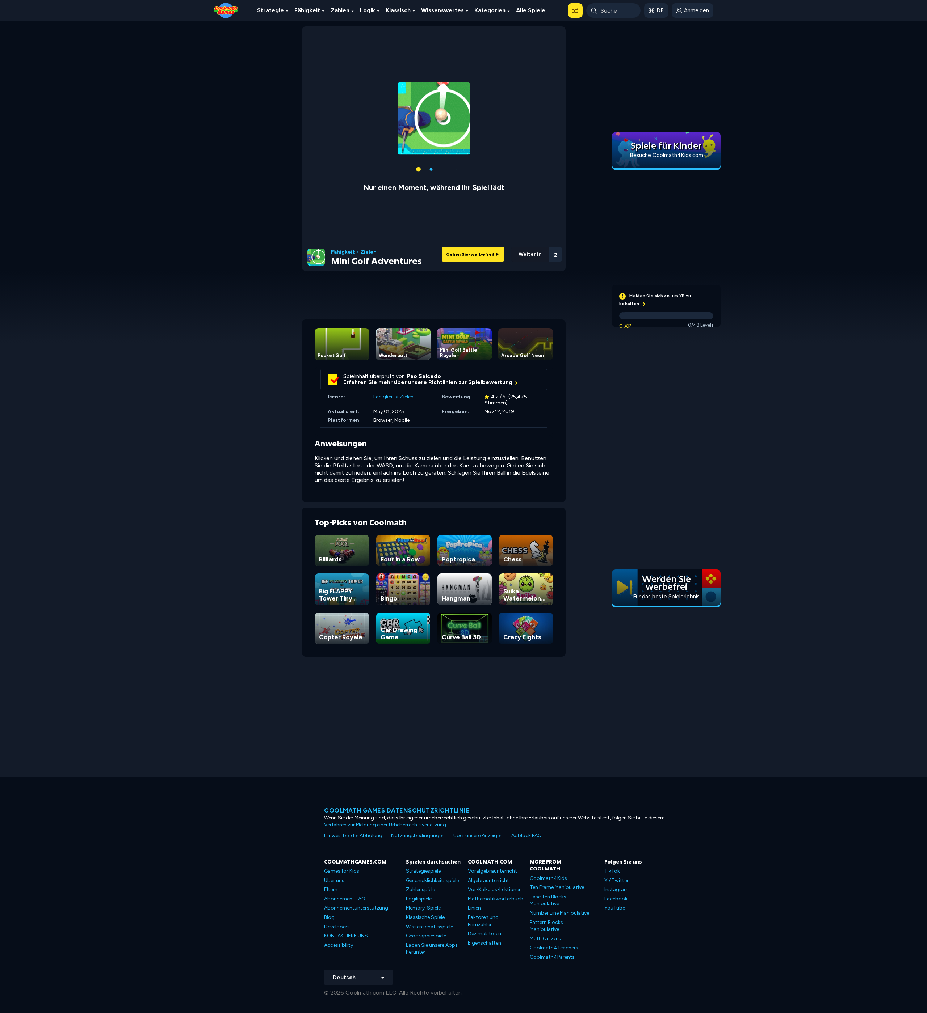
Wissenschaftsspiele (429, 927)
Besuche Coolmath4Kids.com (666, 155)
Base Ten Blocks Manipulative (548, 900)
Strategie (270, 10)
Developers (337, 927)
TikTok (612, 871)
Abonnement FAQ (344, 899)
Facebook (616, 899)
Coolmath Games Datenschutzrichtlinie (397, 810)
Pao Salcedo (424, 376)
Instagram (616, 889)
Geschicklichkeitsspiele (432, 880)
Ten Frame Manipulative (557, 887)
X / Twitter (616, 880)
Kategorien (490, 10)
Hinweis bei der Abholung (353, 835)
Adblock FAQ (526, 835)
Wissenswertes (442, 10)
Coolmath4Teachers (554, 948)
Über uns (334, 880)
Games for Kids (341, 871)
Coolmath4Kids (548, 878)
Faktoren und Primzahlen (483, 921)
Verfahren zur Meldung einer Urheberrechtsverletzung (385, 825)
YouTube (614, 908)
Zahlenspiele (420, 889)
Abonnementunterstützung (356, 908)
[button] (575, 10)
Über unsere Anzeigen (478, 835)
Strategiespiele (423, 871)
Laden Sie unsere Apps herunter (432, 948)
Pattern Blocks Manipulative (546, 926)
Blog (329, 917)
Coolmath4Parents (552, 957)
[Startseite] (226, 10)
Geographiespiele (426, 936)
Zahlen (340, 10)
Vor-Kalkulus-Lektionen (495, 889)
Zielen (368, 252)
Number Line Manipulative (559, 913)
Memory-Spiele (423, 908)
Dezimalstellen (484, 934)
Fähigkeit (307, 10)
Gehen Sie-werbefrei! (470, 254)
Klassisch (398, 10)
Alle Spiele (530, 10)
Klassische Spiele (425, 917)
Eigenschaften (484, 943)
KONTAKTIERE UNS (346, 936)
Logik (367, 10)
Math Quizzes (545, 939)
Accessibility (338, 945)
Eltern (330, 889)
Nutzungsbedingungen (418, 835)
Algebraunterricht (488, 880)
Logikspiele (419, 899)
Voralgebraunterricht (492, 871)
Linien (474, 908)
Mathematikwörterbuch (495, 899)
